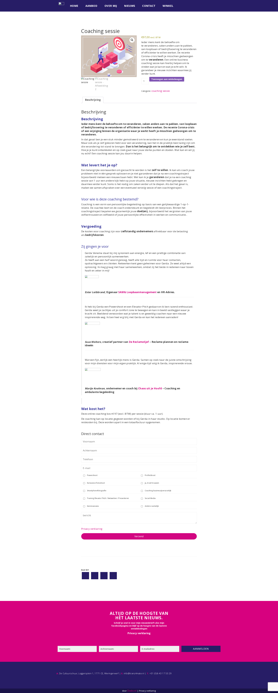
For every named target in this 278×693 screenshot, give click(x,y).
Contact (148, 6)
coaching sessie (160, 90)
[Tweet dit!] (94, 575)
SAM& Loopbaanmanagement (137, 292)
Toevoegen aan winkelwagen (166, 79)
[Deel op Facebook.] (85, 575)
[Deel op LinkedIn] (104, 575)
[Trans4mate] (61, 3)
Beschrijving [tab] (93, 99)
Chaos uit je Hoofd (150, 388)
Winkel (168, 6)
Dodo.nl (132, 690)
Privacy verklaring (91, 528)
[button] (132, 40)
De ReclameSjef (139, 342)
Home (74, 6)
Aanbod (91, 6)
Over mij (111, 6)
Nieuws (129, 6)
